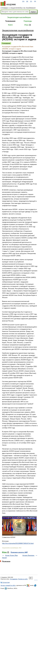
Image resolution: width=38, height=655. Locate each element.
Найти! (33, 12)
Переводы (28, 21)
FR (35, 1)
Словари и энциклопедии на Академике (18, 8)
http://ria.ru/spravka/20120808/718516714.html (18, 543)
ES (31, 1)
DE (27, 1)
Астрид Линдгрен (28, 555)
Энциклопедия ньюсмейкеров (19, 17)
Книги (10, 25)
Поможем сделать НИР (19, 552)
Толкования (10, 21)
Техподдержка (13, 579)
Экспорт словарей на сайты (8, 585)
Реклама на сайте (23, 579)
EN (23, 1)
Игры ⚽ (27, 25)
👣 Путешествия (5, 582)
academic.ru (8, 3)
